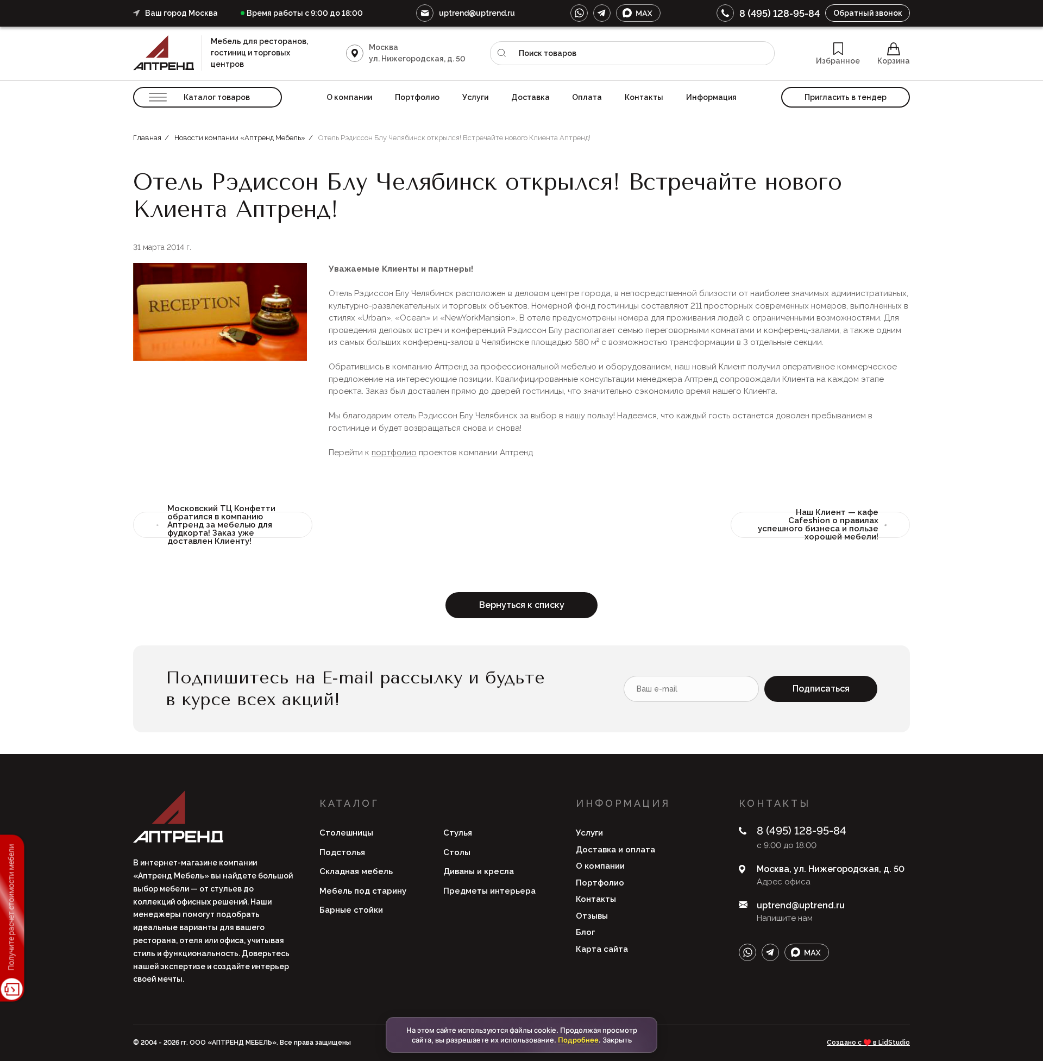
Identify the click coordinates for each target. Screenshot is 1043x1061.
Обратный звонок (867, 13)
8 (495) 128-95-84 (779, 13)
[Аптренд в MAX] (638, 13)
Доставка (530, 97)
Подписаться (821, 688)
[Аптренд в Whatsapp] (579, 13)
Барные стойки (351, 910)
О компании (349, 97)
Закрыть (617, 1039)
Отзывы (592, 916)
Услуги (475, 97)
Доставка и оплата (615, 850)
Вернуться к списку (521, 605)
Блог (585, 932)
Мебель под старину (362, 891)
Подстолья (342, 852)
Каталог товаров (217, 97)
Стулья (457, 833)
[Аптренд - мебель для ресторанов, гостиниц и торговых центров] (167, 53)
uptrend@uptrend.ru (477, 13)
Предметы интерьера (489, 891)
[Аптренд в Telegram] (602, 13)
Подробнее (578, 1039)
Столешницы (346, 833)
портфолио (394, 452)
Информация (711, 97)
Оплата (587, 97)
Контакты (644, 97)
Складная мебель (356, 871)
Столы (456, 852)
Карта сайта (602, 949)
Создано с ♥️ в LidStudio (868, 1042)
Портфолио (417, 97)
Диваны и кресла (478, 871)
